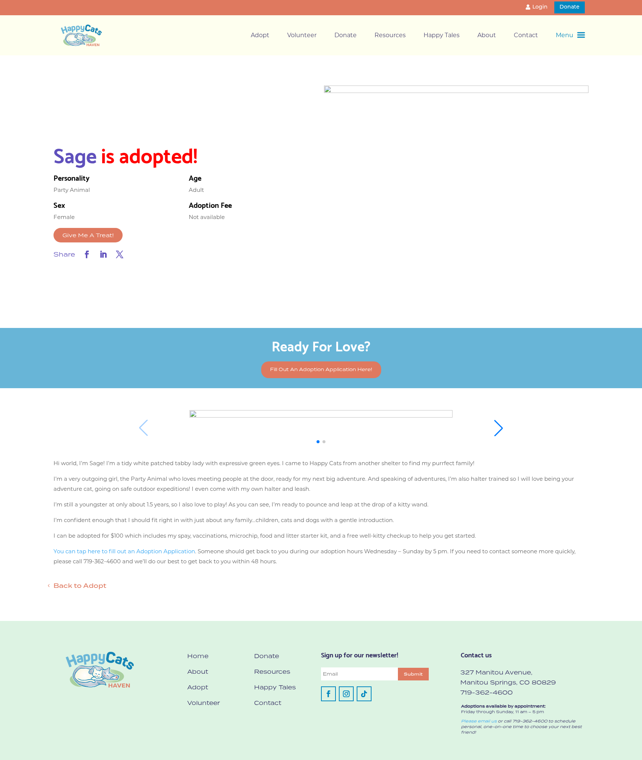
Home (197, 656)
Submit (413, 674)
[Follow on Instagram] (346, 693)
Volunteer (302, 35)
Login (540, 7)
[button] (318, 441)
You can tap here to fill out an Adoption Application (124, 551)
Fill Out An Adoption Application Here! (321, 369)
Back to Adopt (80, 586)
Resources (390, 35)
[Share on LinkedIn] (103, 254)
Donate (570, 7)
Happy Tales (442, 35)
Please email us (479, 721)
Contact (526, 35)
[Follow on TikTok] (364, 693)
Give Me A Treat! (88, 235)
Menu (564, 35)
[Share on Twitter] (120, 254)
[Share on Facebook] (87, 254)
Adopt (260, 35)
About (486, 35)
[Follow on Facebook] (328, 693)
